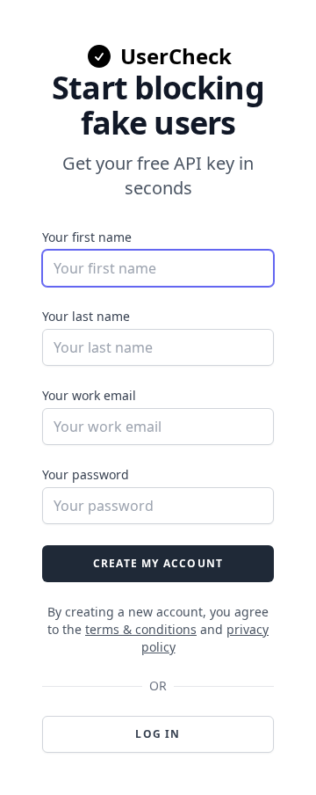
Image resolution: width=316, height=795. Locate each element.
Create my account (158, 563)
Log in (157, 733)
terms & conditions (141, 629)
